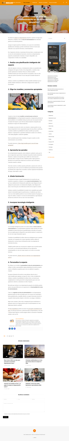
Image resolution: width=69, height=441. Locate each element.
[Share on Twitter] (4, 44)
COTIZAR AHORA (51, 157)
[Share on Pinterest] (13, 336)
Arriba (34, 437)
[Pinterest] (4, 46)
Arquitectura (51, 115)
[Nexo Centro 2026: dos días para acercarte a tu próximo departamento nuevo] (13, 351)
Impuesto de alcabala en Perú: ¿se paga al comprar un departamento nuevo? (12, 385)
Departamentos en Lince (52, 77)
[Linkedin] (12, 329)
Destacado (50, 120)
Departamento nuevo (52, 118)
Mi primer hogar (51, 136)
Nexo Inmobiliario (29, 25)
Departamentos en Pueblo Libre (53, 80)
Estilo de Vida (34, 13)
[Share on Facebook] (4, 41)
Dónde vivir (50, 123)
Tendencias (51, 149)
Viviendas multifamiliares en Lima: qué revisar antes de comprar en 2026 (34, 361)
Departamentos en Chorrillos (52, 81)
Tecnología (50, 147)
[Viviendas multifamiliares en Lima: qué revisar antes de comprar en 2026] (34, 351)
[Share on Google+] (11, 336)
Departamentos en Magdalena (53, 78)
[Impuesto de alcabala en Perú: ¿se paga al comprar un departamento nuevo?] (13, 375)
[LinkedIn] (4, 49)
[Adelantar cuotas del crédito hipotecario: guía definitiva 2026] (34, 375)
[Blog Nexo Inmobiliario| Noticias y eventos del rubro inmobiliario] (7, 2)
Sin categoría (51, 144)
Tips (49, 152)
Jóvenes (50, 133)
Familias (50, 128)
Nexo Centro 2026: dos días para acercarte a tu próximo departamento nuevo (12, 361)
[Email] (4, 52)
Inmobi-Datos (51, 131)
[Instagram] (15, 329)
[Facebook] (10, 329)
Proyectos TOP (51, 141)
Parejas (50, 139)
